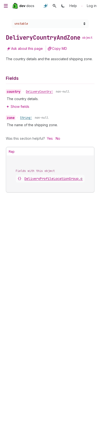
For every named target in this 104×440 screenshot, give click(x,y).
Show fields (20, 106)
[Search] (54, 6)
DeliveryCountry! (39, 92)
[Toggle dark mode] (63, 6)
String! (26, 118)
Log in (92, 6)
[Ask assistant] (45, 6)
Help (73, 6)
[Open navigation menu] (6, 6)
